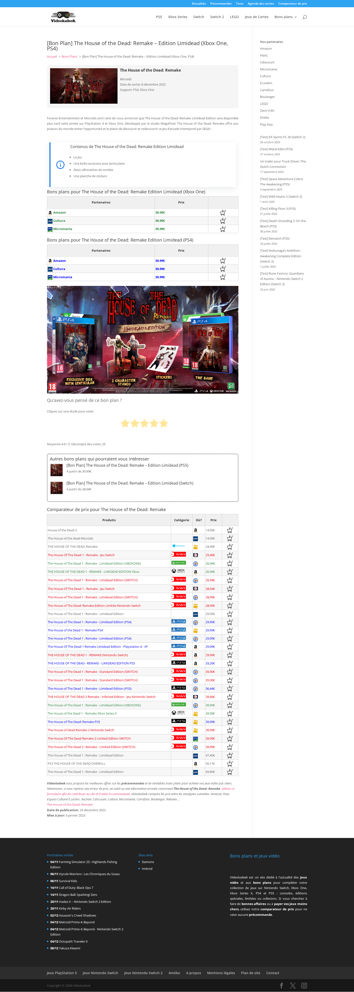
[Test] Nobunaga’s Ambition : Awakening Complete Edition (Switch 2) (280, 255)
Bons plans (284, 17)
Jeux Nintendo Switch (100, 973)
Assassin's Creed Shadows (77, 915)
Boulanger (267, 96)
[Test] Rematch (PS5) (274, 238)
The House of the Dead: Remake (70, 804)
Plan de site (250, 973)
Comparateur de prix (292, 4)
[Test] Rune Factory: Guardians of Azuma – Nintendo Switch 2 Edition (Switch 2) (282, 278)
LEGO (234, 17)
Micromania (268, 69)
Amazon (266, 48)
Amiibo (174, 973)
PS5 (159, 17)
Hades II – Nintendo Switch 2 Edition (85, 901)
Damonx (148, 862)
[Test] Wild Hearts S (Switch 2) (281, 196)
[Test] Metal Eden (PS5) (276, 149)
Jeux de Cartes (257, 17)
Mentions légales (221, 973)
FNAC (264, 55)
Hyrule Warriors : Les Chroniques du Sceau (89, 874)
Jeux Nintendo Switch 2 (143, 973)
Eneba (264, 117)
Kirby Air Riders (70, 908)
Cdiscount (267, 62)
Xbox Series (177, 17)
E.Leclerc (266, 83)
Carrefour (267, 90)
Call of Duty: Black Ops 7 (76, 887)
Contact (272, 973)
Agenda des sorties (261, 4)
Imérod (147, 868)
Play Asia (266, 124)
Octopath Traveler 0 (73, 941)
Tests (239, 4)
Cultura (265, 76)
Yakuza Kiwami (69, 948)
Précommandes (221, 4)
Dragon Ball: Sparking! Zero (78, 894)
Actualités (199, 4)
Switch (198, 17)
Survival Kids (68, 881)
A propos (193, 973)
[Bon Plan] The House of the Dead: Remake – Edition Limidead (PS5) (127, 465)
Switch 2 (217, 17)
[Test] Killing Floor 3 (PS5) (278, 208)
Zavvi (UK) (267, 110)
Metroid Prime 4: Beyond (77, 922)
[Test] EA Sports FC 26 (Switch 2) (282, 137)
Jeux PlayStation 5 (62, 973)
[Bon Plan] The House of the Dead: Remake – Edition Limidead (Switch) (129, 483)
